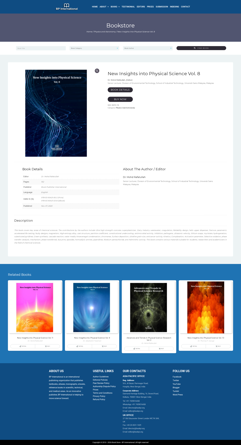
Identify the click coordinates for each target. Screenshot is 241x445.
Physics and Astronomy (105, 31)
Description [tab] (23, 220)
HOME (95, 7)
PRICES (150, 7)
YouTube (176, 384)
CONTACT (185, 7)
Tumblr (176, 391)
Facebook (177, 377)
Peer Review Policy (101, 383)
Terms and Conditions (102, 393)
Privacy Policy (99, 396)
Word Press (178, 395)
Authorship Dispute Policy (104, 386)
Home (89, 31)
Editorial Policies (100, 380)
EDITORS (141, 7)
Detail (24, 346)
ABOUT (103, 7)
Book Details (120, 89)
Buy (48, 346)
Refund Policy (99, 399)
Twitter (176, 380)
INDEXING (174, 7)
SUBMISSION (162, 7)
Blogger (176, 387)
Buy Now (120, 99)
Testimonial (128, 7)
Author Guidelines (101, 376)
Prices (95, 389)
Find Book (202, 48)
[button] (104, 6)
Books (114, 7)
